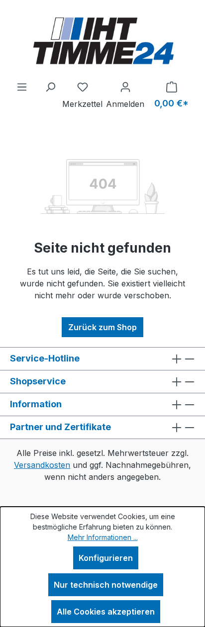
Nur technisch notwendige (106, 585)
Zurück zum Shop (102, 327)
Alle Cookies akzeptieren (106, 612)
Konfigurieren (106, 558)
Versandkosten (42, 465)
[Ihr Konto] (125, 86)
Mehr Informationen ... (103, 537)
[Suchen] (50, 86)
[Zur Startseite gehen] (102, 40)
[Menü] (22, 86)
